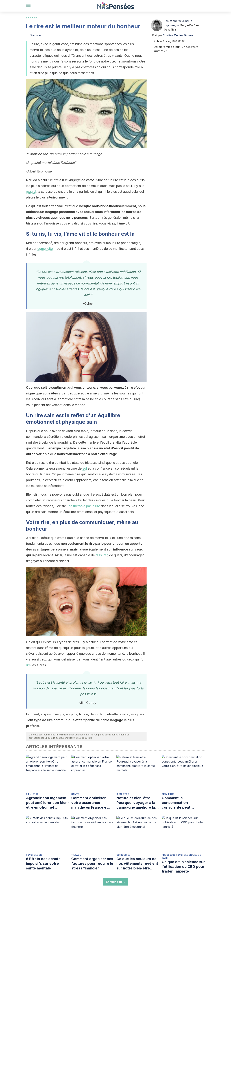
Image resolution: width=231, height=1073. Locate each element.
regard (31, 191)
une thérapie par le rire (83, 506)
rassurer (101, 555)
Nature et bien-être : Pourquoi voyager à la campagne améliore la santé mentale (135, 803)
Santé (75, 794)
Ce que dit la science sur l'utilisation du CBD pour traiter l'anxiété (183, 866)
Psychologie (34, 855)
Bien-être (31, 17)
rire (28, 665)
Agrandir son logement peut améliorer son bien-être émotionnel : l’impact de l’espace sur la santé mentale (47, 803)
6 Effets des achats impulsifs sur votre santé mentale (43, 863)
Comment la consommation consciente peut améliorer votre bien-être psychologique (180, 803)
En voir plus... (115, 882)
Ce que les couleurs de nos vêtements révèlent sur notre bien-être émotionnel (137, 864)
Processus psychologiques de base (181, 856)
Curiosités (123, 855)
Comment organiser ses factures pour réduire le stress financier (92, 863)
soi (84, 468)
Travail (76, 855)
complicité (45, 249)
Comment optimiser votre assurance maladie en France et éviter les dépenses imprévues (89, 803)
